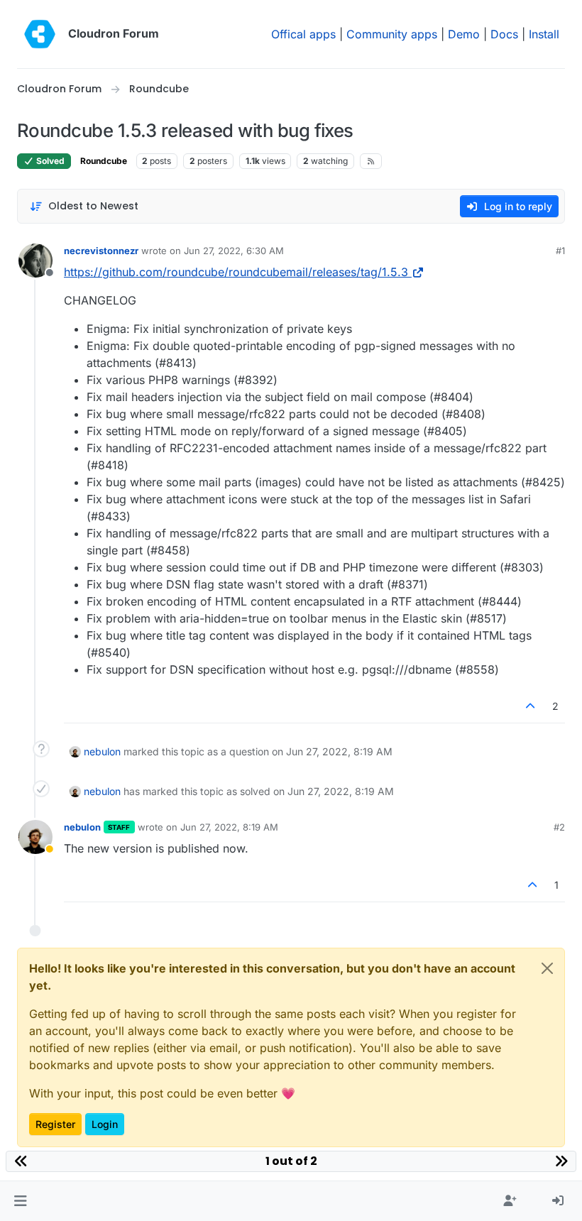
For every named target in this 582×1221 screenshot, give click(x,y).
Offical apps (303, 34)
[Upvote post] (531, 706)
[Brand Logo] (40, 34)
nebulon (102, 751)
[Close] (547, 968)
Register (55, 1124)
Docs (504, 34)
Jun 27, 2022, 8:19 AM (229, 827)
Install (544, 34)
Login (105, 1124)
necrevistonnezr (101, 250)
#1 (560, 250)
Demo (464, 34)
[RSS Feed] (371, 161)
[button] (20, 1201)
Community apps (391, 34)
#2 (559, 827)
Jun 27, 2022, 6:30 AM (234, 250)
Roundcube (103, 160)
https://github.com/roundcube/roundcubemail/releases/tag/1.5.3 (236, 272)
